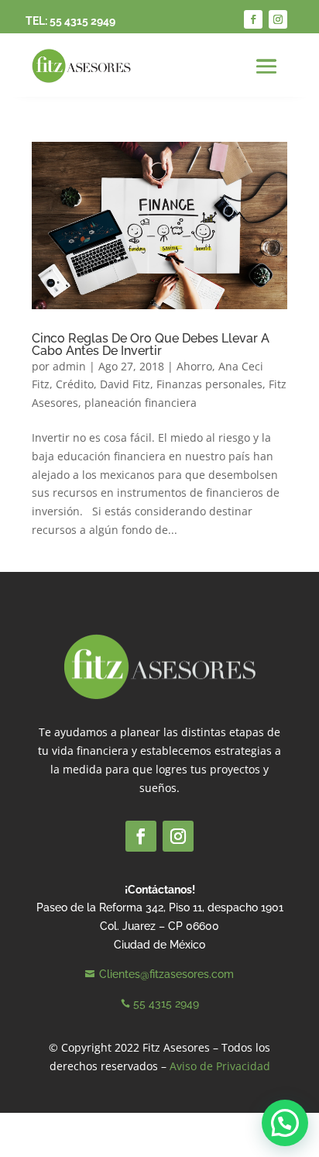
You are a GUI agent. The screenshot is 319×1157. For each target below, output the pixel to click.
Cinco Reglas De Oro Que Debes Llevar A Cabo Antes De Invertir (150, 344)
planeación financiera (140, 402)
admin (69, 366)
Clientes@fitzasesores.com (166, 974)
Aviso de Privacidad (220, 1066)
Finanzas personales (209, 384)
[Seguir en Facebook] (253, 19)
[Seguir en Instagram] (278, 19)
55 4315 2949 (82, 21)
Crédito (75, 384)
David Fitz (125, 384)
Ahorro (194, 366)
